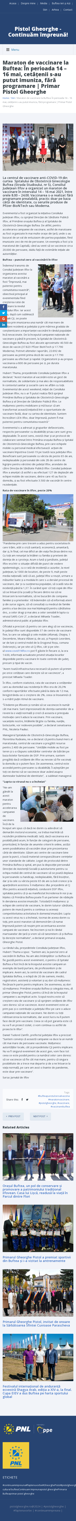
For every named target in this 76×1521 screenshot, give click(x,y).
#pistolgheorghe (47, 1103)
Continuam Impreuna (29, 1489)
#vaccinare (63, 1103)
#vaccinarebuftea (60, 1106)
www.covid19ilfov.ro (17, 650)
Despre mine (28, 3)
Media (43, 3)
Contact (67, 9)
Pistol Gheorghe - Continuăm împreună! (38, 31)
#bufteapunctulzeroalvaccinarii (55, 1096)
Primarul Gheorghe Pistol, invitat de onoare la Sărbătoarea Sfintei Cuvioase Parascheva (36, 1323)
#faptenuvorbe (34, 1485)
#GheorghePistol (51, 1485)
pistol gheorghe (49, 1489)
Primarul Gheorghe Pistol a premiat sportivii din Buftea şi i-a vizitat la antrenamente (37, 1259)
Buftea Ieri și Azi (61, 3)
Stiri (45, 9)
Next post (39, 1116)
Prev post (14, 1116)
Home (6, 98)
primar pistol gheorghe (22, 1493)
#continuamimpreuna (14, 1485)
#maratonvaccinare (58, 1099)
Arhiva (55, 9)
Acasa (12, 3)
